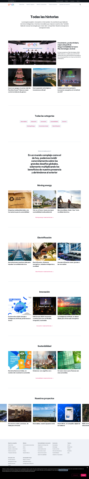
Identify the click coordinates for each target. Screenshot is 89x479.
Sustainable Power (27, 457)
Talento (78, 1)
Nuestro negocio (30, 4)
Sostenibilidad (54, 121)
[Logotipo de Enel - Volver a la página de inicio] (11, 4)
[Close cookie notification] (87, 467)
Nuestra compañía (59, 1)
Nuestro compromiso (41, 4)
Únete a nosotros (53, 4)
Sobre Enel (21, 4)
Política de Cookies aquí (63, 470)
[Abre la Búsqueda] (80, 4)
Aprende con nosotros (64, 4)
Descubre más (11, 457)
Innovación (43, 121)
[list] (44, 417)
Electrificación (56, 126)
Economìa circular (43, 126)
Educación (33, 121)
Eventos (64, 121)
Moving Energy (31, 126)
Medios (66, 1)
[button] (11, 1)
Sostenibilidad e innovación (44, 443)
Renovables (24, 121)
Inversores (72, 1)
